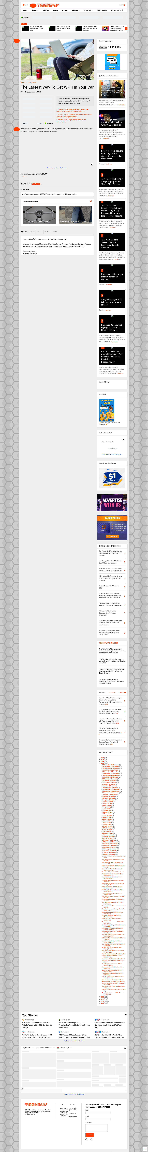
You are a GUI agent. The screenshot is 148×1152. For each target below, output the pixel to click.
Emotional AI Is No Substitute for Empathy (113, 981)
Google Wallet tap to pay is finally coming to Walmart (112, 277)
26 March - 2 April (107, 833)
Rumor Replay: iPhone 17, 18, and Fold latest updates (37, 28)
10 (103, 347)
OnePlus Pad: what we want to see (73, 221)
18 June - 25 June (107, 812)
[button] (33, 6)
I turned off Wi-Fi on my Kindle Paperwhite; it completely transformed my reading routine (111, 681)
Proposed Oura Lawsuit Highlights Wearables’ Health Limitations (111, 327)
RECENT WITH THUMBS (108, 643)
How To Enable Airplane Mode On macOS (113, 954)
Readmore (121, 105)
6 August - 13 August (108, 800)
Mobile (46, 10)
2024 (102, 761)
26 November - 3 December (110, 772)
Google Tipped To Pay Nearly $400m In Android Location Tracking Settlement (73, 116)
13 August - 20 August (108, 798)
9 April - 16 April (107, 829)
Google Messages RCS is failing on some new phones (111, 302)
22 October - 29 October (109, 780)
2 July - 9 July (106, 808)
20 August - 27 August (108, 796)
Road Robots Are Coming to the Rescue (113, 980)
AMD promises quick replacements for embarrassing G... (112, 874)
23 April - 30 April (107, 826)
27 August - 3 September (109, 794)
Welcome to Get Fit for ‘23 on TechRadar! (113, 959)
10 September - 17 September (111, 791)
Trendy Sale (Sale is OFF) (73, 1109)
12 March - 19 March (108, 836)
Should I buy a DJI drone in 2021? (36, 221)
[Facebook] (91, 1139)
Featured (35, 10)
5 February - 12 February (109, 845)
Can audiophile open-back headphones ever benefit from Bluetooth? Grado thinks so (72, 110)
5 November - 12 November (110, 777)
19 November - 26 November (110, 773)
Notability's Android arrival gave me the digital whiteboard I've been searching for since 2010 (112, 661)
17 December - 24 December (110, 766)
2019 (102, 1001)
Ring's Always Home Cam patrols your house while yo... (112, 863)
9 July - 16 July (106, 807)
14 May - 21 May (107, 821)
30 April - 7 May (107, 824)
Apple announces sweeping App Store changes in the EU (88, 28)
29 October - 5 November (109, 779)
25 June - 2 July (107, 810)
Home (26, 10)
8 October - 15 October (109, 784)
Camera (76, 10)
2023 (102, 763)
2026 (102, 758)
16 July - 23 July (107, 805)
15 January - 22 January (109, 850)
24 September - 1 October (109, 787)
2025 (102, 759)
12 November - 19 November (110, 775)
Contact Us (73, 1113)
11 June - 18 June (107, 814)
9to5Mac (23, 23)
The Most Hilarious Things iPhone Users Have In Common (113, 935)
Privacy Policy (73, 1116)
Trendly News (32, 82)
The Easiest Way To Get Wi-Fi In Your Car (113, 872)
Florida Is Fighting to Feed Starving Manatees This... (111, 916)
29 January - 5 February (109, 847)
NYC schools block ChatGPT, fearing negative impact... (112, 877)
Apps (56, 10)
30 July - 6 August (107, 801)
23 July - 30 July (107, 803)
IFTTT (25, 177)
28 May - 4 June (107, 817)
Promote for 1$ (117, 10)
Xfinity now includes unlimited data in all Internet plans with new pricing (116, 27)
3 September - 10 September (110, 793)
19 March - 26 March (108, 835)
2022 (102, 996)
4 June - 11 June (107, 815)
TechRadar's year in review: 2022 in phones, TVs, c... (112, 964)
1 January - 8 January (108, 854)
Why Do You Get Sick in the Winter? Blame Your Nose (112, 941)
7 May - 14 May (106, 822)
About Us (73, 1105)
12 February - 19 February (110, 843)
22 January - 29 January (109, 849)
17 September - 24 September (111, 789)
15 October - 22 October (109, 782)
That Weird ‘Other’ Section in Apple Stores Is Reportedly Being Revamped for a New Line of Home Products (111, 210)
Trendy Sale (103, 10)
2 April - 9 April (106, 831)
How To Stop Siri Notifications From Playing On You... (111, 948)
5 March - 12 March (108, 838)
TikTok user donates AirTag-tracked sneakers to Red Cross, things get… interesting (64, 27)
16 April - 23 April (107, 828)
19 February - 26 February (110, 842)
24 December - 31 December (110, 765)
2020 (102, 999)
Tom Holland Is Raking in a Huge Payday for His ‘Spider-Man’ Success (112, 181)
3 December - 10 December (110, 770)
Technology (89, 10)
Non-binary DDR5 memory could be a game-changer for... (112, 929)
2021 (102, 998)
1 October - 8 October (108, 786)
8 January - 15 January (109, 852)
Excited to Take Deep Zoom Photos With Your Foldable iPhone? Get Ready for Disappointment (112, 356)
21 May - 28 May (107, 819)
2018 (102, 1003)
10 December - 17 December (110, 768)
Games (65, 10)
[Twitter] (86, 1139)
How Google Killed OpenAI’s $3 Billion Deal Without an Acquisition (111, 122)
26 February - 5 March (108, 840)
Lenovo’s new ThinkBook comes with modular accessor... (112, 869)
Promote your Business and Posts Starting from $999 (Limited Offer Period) (64, 1112)
